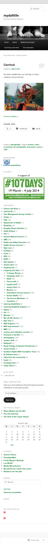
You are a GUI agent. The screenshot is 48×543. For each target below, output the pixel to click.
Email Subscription (12, 382)
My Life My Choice (11, 318)
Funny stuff (11, 281)
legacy (6, 309)
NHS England (9, 323)
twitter (7, 489)
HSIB (6, 259)
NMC (5, 329)
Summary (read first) (11, 47)
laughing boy (9, 267)
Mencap (7, 315)
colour (36, 144)
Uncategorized (9, 362)
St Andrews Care (10, 354)
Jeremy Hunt (9, 264)
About (15, 42)
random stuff (9, 340)
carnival (30, 144)
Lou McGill (8, 463)
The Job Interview (11, 413)
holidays (7, 250)
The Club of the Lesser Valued (16, 416)
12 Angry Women (14, 273)
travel (6, 360)
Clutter (6, 217)
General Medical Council (14, 236)
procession (31, 147)
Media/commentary (28, 42)
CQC (5, 220)
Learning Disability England (15, 306)
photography (15, 144)
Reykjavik (7, 343)
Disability (7, 225)
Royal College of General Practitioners (19, 346)
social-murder (9, 348)
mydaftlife (11, 15)
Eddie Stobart (9, 231)
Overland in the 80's (12, 334)
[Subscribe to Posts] (4, 512)
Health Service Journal (13, 245)
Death (9, 278)
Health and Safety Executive (15, 242)
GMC (6, 239)
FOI (5, 233)
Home (6, 42)
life (14, 147)
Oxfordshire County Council (18, 292)
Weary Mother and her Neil (14, 411)
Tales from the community (14, 357)
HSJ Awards (9, 262)
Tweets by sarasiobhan (12, 492)
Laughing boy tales (11, 270)
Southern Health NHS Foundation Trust (20, 351)
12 (17, 434)
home (6, 253)
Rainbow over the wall (13, 471)
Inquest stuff (12, 284)
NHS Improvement (11, 326)
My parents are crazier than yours (17, 468)
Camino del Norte (11, 208)
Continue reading (11, 116)
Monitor (10, 290)
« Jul (11, 445)
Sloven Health (12, 295)
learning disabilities (12, 304)
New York (7, 320)
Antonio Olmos (10, 454)
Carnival (9, 65)
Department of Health (12, 222)
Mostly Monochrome (12, 466)
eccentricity (8, 147)
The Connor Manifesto (16, 298)
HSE (5, 256)
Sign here (9, 400)
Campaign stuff (13, 276)
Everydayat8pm (10, 457)
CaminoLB (8, 211)
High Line (8, 248)
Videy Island (9, 365)
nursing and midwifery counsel (16, 332)
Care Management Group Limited (17, 214)
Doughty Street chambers (14, 228)
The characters (28, 47)
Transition (11, 301)
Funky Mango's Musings (14, 460)
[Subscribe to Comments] (4, 518)
